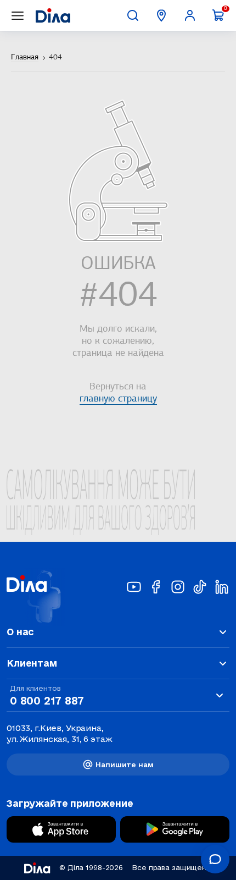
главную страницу (118, 399)
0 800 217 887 (46, 701)
